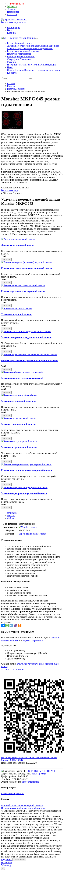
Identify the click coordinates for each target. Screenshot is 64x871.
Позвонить (6, 862)
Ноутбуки (12, 54)
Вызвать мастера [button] (9, 190)
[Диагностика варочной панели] (18, 239)
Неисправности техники (47, 70)
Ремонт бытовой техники (20, 43)
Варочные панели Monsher (32, 533)
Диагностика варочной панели (17, 245)
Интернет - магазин (17, 64)
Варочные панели (16, 89)
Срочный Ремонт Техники (21, 38)
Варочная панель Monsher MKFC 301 (20, 757)
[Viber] (15, 625)
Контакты (12, 72)
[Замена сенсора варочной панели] (19, 441)
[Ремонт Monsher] (28, 527)
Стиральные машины (25, 48)
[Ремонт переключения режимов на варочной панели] (29, 354)
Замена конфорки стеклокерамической (22, 378)
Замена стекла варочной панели (18, 424)
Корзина (11, 33)
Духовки (11, 45)
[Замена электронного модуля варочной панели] (26, 331)
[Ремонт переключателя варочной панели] (23, 285)
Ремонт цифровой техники (21, 56)
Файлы (10, 518)
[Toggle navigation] (36, 38)
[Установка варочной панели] (16, 308)
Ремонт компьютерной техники (23, 51)
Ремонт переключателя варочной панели (23, 291)
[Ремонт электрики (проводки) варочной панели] (26, 262)
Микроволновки (39, 45)
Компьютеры (24, 54)
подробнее (6, 859)
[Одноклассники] (19, 625)
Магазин (11, 62)
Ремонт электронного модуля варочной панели (26, 470)
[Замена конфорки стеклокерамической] (22, 372)
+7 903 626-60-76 (15, 3)
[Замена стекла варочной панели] (18, 418)
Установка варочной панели (16, 314)
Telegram (11, 9)
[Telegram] (11, 625)
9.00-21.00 (12, 14)
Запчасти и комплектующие (41, 64)
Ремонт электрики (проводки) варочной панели (26, 268)
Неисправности (16, 793)
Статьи (10, 70)
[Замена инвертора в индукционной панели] (24, 487)
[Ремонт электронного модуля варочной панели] (26, 464)
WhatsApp (12, 6)
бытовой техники (10, 805)
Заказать (6, 259)
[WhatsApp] (7, 625)
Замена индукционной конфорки (18, 401)
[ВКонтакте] (3, 625)
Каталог (11, 86)
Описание (12, 513)
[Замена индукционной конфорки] (19, 395)
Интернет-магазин (10, 808)
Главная (11, 83)
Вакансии (29, 70)
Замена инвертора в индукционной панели (24, 493)
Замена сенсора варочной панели (19, 447)
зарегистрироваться (33, 640)
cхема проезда (39, 773)
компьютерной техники (31, 805)
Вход (9, 30)
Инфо (10, 67)
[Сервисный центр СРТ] (14, 19)
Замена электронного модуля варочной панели (26, 337)
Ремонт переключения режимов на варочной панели (29, 360)
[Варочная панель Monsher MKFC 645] (12, 129)
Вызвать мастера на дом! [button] (13, 22)
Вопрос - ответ (27, 808)
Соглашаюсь (19, 860)
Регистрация (13, 27)
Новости (19, 70)
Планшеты (25, 59)
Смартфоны (13, 59)
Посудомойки (23, 45)
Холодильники (45, 48)
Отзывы (11, 515)
